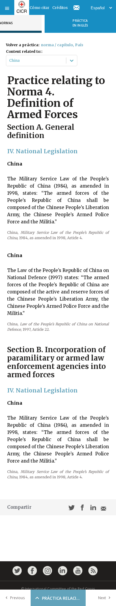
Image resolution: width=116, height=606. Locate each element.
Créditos (60, 7)
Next (102, 597)
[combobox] (9, 60)
